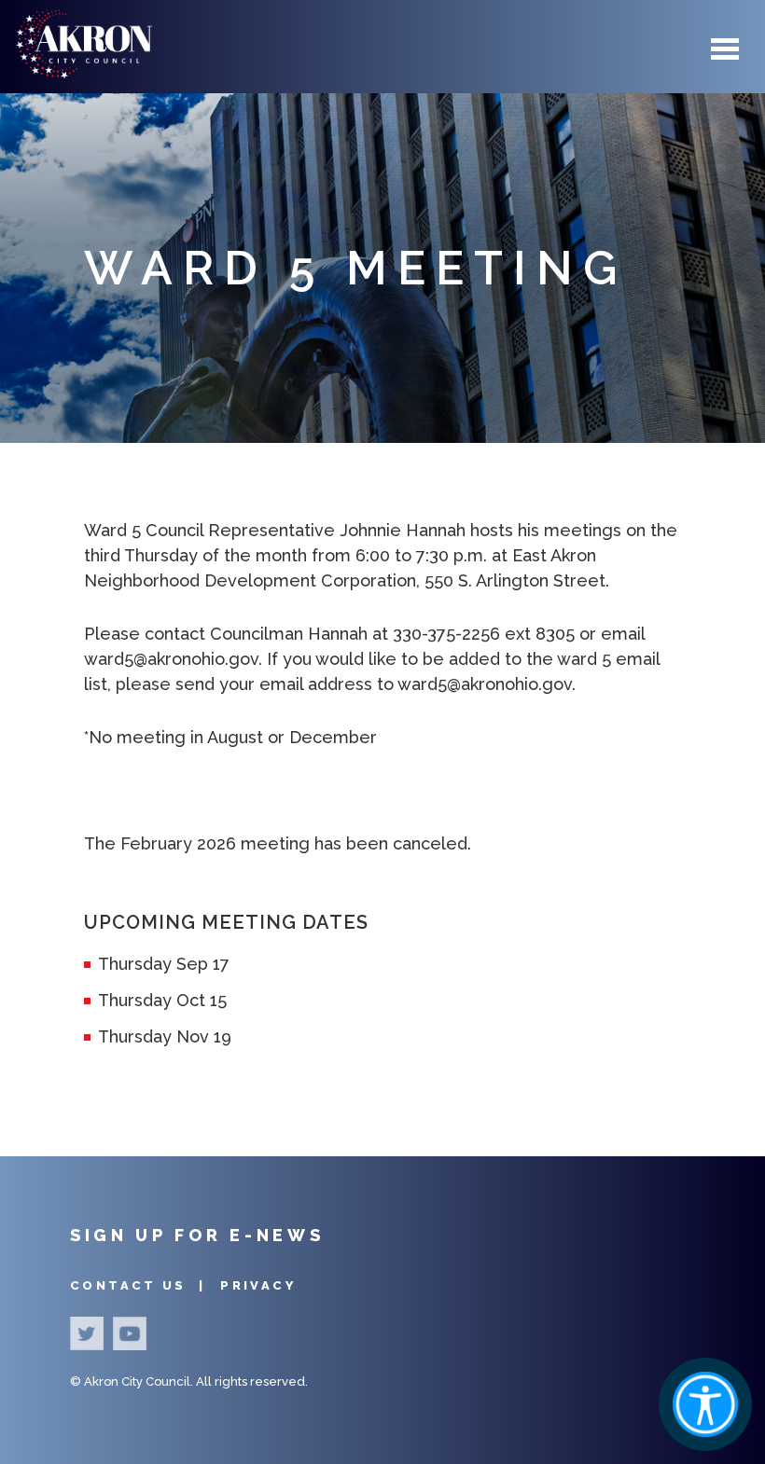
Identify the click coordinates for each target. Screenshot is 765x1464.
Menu (725, 49)
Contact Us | (140, 1285)
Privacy (258, 1285)
